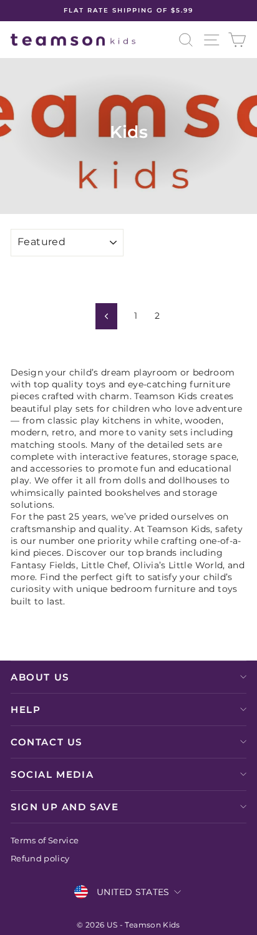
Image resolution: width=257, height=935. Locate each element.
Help (26, 709)
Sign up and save (65, 807)
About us (40, 677)
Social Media (52, 774)
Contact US (46, 742)
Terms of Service (45, 840)
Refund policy (40, 858)
